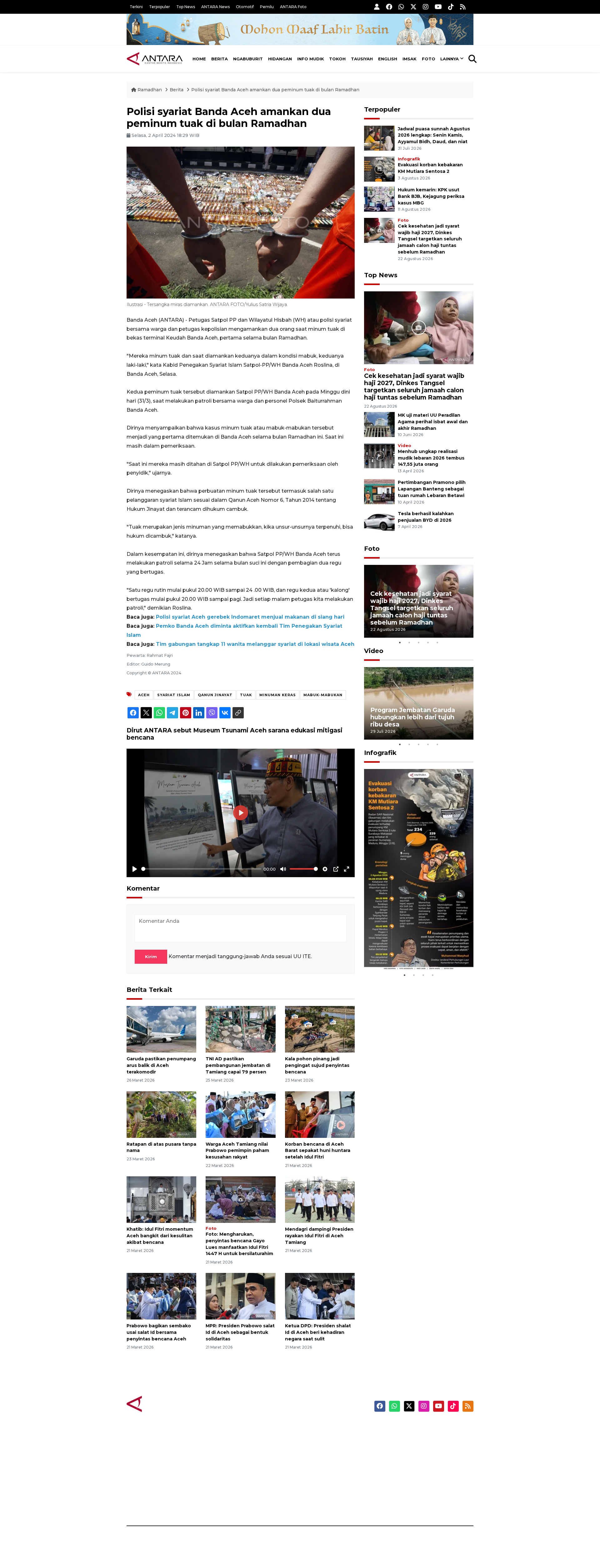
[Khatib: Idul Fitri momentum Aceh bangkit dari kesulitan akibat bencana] (161, 1199)
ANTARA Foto (293, 6)
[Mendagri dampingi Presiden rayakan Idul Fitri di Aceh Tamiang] (320, 1199)
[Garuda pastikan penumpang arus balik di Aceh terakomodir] (161, 1029)
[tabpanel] (418, 601)
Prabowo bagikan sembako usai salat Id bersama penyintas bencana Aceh (159, 1332)
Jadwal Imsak (231, 1504)
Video (404, 445)
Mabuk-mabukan (322, 695)
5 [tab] (437, 642)
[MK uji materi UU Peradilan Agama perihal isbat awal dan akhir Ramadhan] (379, 424)
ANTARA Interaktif (327, 1449)
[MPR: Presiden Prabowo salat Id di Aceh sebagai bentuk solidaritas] (240, 1296)
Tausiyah (362, 58)
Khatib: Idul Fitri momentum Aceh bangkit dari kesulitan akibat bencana (160, 1235)
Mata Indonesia (323, 1460)
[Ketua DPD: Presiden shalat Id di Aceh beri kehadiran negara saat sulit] (320, 1296)
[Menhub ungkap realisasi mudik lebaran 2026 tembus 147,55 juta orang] (379, 455)
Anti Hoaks (318, 1438)
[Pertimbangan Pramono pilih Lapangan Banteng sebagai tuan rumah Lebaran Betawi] (379, 492)
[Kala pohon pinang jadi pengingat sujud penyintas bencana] (320, 1029)
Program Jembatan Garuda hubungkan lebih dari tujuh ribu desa (412, 717)
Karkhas (314, 1427)
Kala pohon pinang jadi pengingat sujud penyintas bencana (317, 1065)
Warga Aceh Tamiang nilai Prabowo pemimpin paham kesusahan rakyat (237, 1150)
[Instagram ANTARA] (425, 7)
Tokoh (337, 58)
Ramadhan (149, 90)
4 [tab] (428, 642)
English (387, 58)
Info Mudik (310, 58)
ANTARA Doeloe (324, 1471)
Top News (185, 6)
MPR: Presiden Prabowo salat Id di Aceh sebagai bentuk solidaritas (240, 1332)
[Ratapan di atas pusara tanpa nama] (161, 1114)
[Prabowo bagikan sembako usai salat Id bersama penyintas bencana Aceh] (161, 1296)
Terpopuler (159, 6)
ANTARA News (215, 6)
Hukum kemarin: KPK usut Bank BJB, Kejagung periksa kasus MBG (431, 196)
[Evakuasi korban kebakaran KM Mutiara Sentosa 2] (379, 169)
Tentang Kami (410, 1482)
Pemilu (267, 6)
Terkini (136, 6)
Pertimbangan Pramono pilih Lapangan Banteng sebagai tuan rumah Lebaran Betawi (432, 489)
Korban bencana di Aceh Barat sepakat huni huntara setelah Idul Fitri (317, 1150)
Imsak (409, 58)
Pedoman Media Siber (420, 1493)
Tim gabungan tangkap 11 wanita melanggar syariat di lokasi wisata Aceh (255, 644)
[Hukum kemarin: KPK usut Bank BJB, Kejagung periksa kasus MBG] (379, 199)
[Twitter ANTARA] (413, 7)
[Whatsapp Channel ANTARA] (401, 7)
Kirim (151, 956)
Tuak (246, 695)
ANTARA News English (420, 1427)
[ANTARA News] (155, 58)
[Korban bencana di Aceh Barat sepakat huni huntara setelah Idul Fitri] (320, 1114)
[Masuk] (377, 7)
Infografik (409, 159)
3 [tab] (419, 642)
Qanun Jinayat (215, 695)
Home (199, 58)
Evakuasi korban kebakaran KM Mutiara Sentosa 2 (413, 951)
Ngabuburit (248, 58)
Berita (219, 58)
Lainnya (449, 58)
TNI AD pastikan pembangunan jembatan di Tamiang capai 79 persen (238, 1065)
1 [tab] (400, 642)
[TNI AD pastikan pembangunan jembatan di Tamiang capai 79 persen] (240, 1029)
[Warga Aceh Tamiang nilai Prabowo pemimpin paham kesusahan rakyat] (240, 1114)
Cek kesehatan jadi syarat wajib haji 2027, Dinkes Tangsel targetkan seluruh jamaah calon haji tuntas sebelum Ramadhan (430, 239)
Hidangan (280, 58)
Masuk (401, 1438)
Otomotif (245, 6)
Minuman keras (277, 695)
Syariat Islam (173, 695)
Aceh (144, 695)
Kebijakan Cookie (414, 1471)
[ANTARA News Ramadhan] (161, 1403)
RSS (398, 1504)
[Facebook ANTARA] (389, 7)
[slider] (201, 869)
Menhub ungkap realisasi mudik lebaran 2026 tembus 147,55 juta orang (431, 458)
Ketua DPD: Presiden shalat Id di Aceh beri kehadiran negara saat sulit (318, 1332)
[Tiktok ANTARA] (451, 7)
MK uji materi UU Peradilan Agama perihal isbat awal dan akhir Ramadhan (433, 421)
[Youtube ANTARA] (438, 7)
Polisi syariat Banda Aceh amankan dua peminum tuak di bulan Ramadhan (275, 90)
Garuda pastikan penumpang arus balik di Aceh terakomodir (161, 1065)
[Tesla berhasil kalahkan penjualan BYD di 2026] (379, 522)
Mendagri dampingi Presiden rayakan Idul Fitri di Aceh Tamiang (319, 1235)
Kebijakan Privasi (414, 1460)
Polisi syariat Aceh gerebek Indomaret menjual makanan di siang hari (250, 617)
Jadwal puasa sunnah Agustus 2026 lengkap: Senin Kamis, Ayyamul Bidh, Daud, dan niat (434, 135)
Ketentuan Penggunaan (423, 1449)
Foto (428, 58)
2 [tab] (409, 642)
